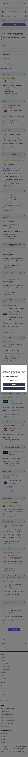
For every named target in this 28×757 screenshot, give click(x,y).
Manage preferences (14, 380)
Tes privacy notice (14, 376)
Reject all (14, 384)
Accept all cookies (14, 388)
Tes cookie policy (6, 376)
